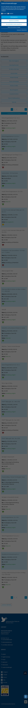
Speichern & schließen (14, 20)
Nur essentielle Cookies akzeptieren (14, 24)
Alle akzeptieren (14, 17)
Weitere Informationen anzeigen (14, 27)
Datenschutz (24, 30)
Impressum (19, 30)
